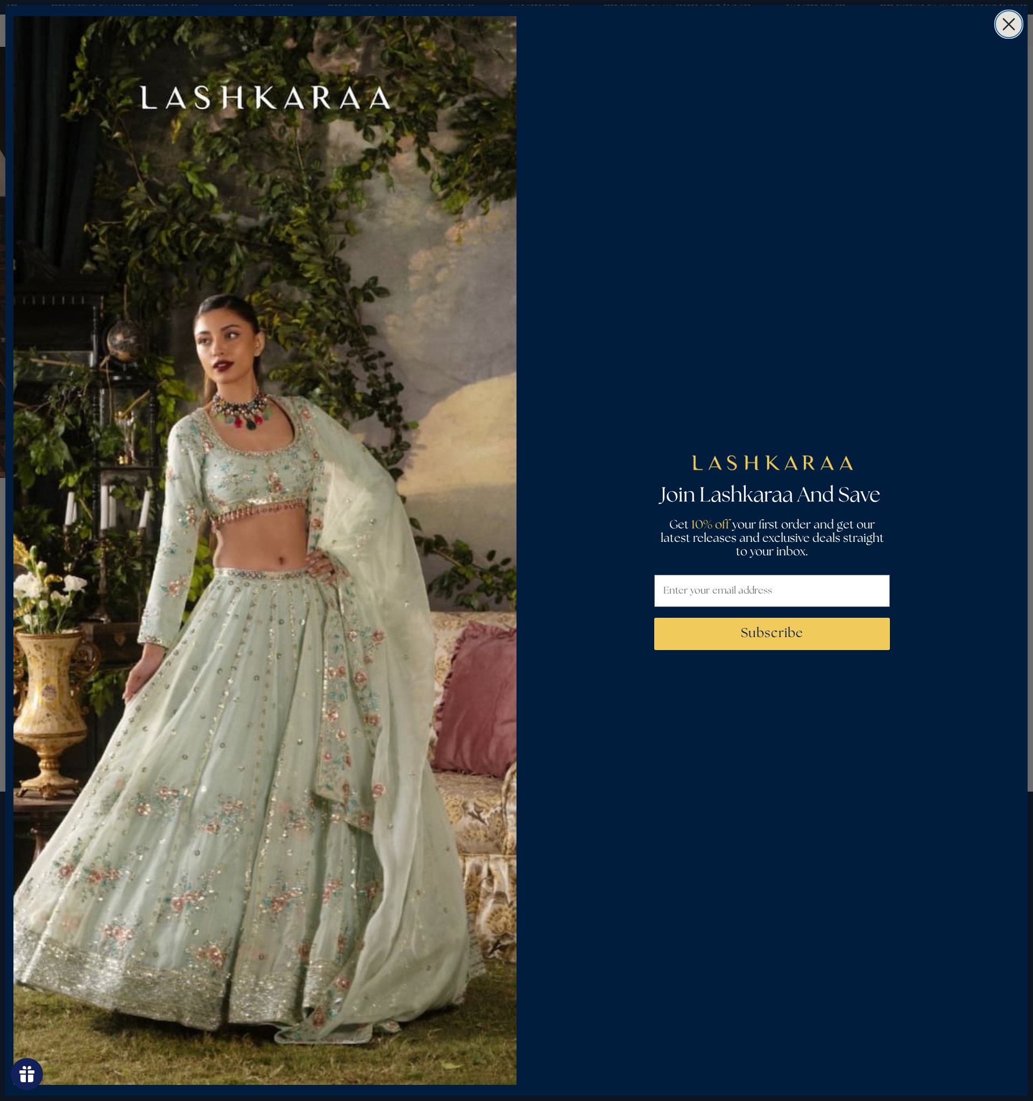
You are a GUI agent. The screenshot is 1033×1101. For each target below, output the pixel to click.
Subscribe (772, 633)
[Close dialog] (1008, 24)
